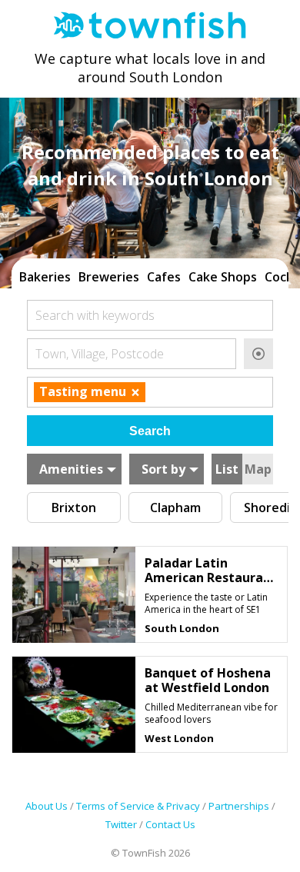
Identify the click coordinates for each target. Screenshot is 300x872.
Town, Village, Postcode (99, 353)
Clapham (175, 507)
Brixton (74, 507)
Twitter (121, 824)
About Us (46, 806)
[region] (150, 275)
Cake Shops (222, 276)
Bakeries (45, 276)
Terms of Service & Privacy (138, 806)
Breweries (108, 276)
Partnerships (238, 806)
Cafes (164, 276)
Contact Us (170, 824)
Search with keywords (95, 315)
